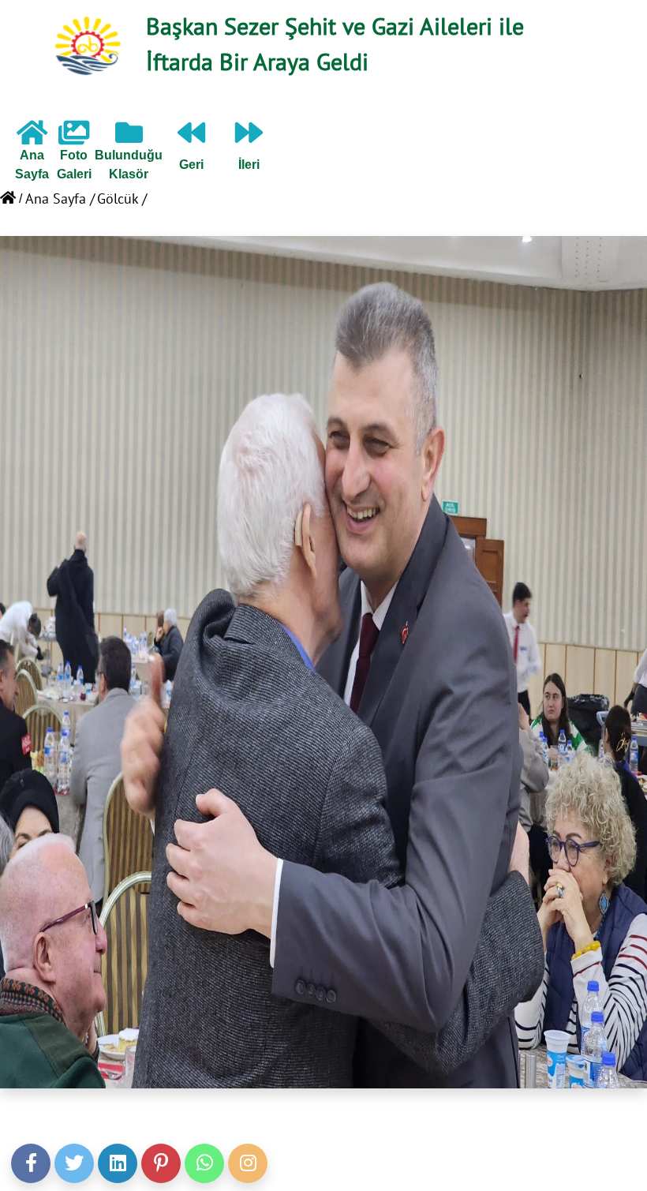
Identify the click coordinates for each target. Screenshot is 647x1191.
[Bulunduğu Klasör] (129, 138)
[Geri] (191, 138)
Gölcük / (122, 198)
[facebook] (30, 1163)
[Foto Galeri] (73, 138)
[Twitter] (74, 1163)
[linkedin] (117, 1163)
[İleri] (249, 138)
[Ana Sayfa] (32, 138)
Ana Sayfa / (60, 198)
